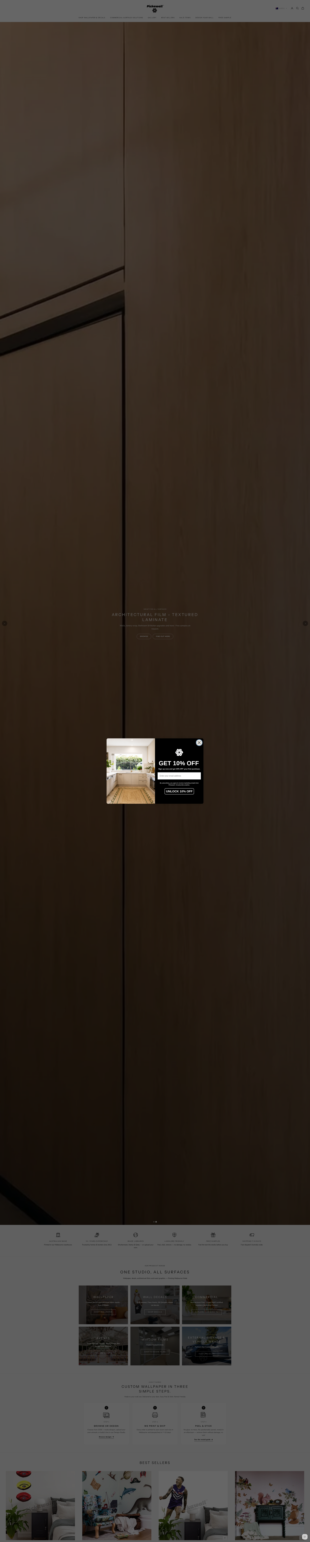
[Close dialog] (199, 743)
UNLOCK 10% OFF (179, 791)
